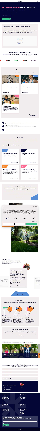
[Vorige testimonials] (17, 294)
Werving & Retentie (33, 162)
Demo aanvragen (6, 18)
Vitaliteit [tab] (10, 145)
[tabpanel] (20, 277)
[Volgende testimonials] (22, 294)
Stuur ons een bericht (7, 389)
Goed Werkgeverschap (32, 178)
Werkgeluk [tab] (5, 145)
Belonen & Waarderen (14, 178)
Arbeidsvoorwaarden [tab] (18, 145)
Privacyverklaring (20, 429)
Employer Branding (14, 162)
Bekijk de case (18, 285)
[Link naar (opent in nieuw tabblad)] (20, 413)
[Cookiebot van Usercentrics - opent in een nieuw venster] (33, 206)
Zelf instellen (33, 221)
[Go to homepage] (20, 1)
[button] (20, 369)
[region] (20, 277)
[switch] (14, 218)
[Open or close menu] (3, 1)
